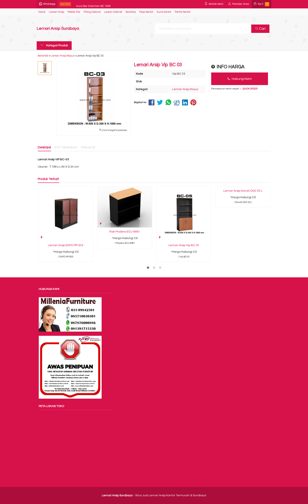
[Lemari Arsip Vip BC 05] (184, 213)
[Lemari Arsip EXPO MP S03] (65, 213)
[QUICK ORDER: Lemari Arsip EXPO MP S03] (41, 237)
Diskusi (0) (88, 147)
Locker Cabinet (113, 12)
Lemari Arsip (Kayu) (185, 89)
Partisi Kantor (183, 12)
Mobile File (73, 12)
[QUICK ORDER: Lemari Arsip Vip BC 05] (160, 237)
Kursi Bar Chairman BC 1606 (93, 4)
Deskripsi (44, 147)
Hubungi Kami (241, 78)
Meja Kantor (146, 12)
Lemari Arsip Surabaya (58, 28)
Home (41, 12)
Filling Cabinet (92, 12)
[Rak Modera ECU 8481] (124, 206)
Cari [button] (261, 29)
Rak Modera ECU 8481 (124, 231)
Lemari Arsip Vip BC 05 (183, 245)
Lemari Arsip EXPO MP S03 (65, 245)
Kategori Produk (56, 45)
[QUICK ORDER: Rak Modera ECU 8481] (100, 224)
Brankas (131, 12)
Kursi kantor (164, 12)
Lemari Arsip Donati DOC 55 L (243, 190)
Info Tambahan (66, 147)
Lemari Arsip (56, 12)
